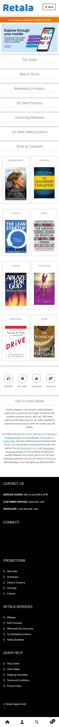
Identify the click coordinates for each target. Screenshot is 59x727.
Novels (44, 319)
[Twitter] (5, 538)
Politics (44, 213)
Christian (16, 265)
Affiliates (11, 617)
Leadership (44, 160)
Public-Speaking (14, 437)
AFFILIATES (8, 386)
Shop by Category (29, 146)
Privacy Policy (14, 685)
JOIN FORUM (36, 386)
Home (7, 722)
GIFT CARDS (22, 386)
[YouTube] (5, 547)
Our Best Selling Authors (30, 132)
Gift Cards (12, 571)
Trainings (11, 588)
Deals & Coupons (16, 582)
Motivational (15, 319)
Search (37, 722)
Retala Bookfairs (15, 639)
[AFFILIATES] (8, 378)
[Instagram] (5, 542)
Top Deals (29, 60)
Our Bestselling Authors (19, 634)
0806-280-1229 (36, 501)
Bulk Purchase (14, 623)
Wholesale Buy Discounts (20, 628)
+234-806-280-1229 (28, 508)
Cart (49, 719)
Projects (11, 593)
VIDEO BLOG (50, 386)
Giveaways (12, 576)
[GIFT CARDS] (22, 378)
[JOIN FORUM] (36, 378)
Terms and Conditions (18, 680)
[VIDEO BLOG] (50, 378)
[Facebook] (5, 534)
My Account (22, 722)
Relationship (44, 265)
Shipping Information (17, 674)
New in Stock (29, 74)
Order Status (13, 669)
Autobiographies (15, 160)
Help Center (13, 663)
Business (16, 213)
